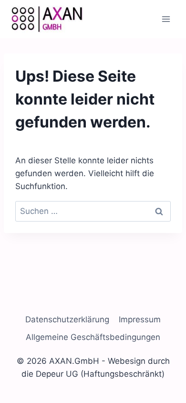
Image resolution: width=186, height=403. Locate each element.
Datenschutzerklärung (67, 319)
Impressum (140, 319)
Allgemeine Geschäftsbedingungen (93, 337)
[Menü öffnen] (166, 18)
